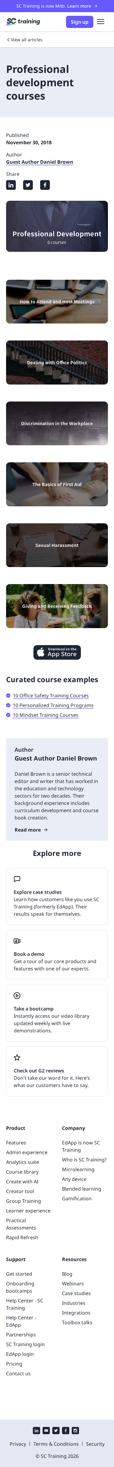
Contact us (18, 1373)
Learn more (79, 6)
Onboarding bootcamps (20, 1287)
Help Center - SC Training (24, 1304)
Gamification (77, 1198)
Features (16, 1142)
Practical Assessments (21, 1224)
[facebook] (65, 1431)
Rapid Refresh (22, 1237)
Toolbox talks (77, 1322)
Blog (67, 1273)
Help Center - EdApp (21, 1321)
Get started (19, 1273)
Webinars (73, 1283)
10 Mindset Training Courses (45, 715)
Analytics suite (22, 1162)
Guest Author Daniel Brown (39, 162)
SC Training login (25, 1344)
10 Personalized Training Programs (53, 705)
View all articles (27, 40)
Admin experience (26, 1152)
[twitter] (56, 1431)
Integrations (76, 1312)
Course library (22, 1171)
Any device (74, 1179)
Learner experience (28, 1210)
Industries (73, 1303)
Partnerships (21, 1334)
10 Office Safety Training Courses (51, 695)
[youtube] (46, 1431)
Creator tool (20, 1191)
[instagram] (75, 1431)
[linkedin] (36, 1431)
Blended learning (81, 1188)
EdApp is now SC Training (81, 1146)
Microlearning (78, 1169)
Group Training (23, 1201)
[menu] (100, 22)
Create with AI (22, 1181)
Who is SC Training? (84, 1159)
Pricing (14, 1363)
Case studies (76, 1293)
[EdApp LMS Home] (23, 21)
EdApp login (20, 1354)
